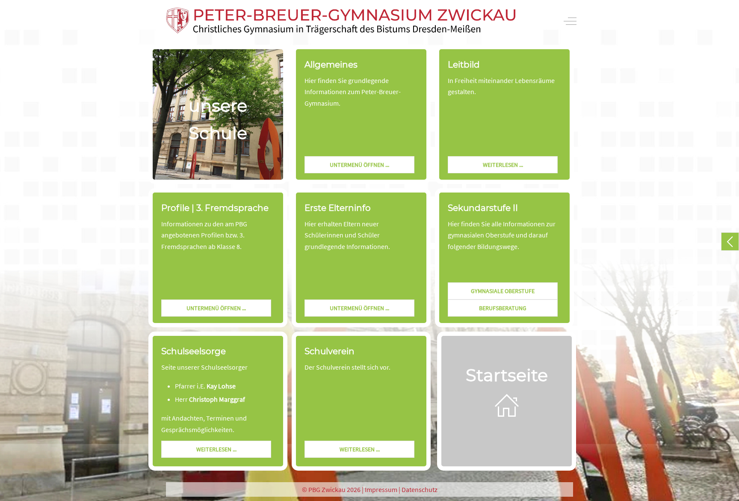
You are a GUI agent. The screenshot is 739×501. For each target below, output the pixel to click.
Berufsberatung (502, 308)
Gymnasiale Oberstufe (503, 291)
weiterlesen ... (503, 165)
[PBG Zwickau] (341, 21)
